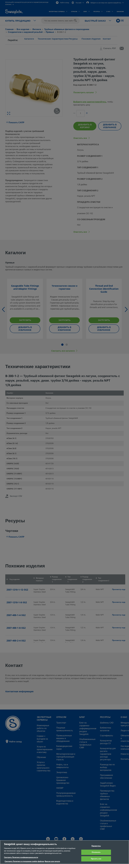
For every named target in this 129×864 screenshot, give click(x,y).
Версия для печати (52, 861)
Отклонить (96, 852)
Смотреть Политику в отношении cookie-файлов (24, 861)
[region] (64, 852)
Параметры (96, 846)
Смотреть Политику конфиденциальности (21, 857)
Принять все (96, 859)
